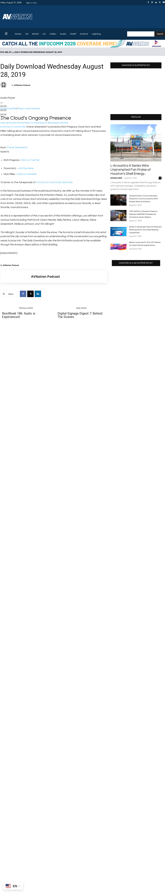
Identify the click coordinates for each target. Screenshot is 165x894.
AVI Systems (26, 168)
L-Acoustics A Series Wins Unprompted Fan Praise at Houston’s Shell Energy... (130, 169)
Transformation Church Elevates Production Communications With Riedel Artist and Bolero (143, 199)
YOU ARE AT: (6, 52)
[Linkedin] (156, 3)
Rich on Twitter (30, 160)
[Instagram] (152, 3)
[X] (160, 3)
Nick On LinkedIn (27, 174)
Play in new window (29, 108)
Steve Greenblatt (17, 147)
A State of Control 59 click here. (54, 182)
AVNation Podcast (22, 85)
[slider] (34, 122)
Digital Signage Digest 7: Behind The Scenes (80, 315)
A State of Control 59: (13, 126)
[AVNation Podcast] (16, 276)
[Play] (1, 102)
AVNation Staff (116, 178)
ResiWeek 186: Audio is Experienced (18, 315)
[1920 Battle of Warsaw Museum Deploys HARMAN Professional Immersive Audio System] (118, 215)
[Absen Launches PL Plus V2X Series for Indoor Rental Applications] (118, 246)
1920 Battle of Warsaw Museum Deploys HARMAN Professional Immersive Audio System (143, 214)
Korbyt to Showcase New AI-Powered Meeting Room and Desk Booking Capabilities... (145, 230)
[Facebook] (148, 3)
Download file (8, 108)
